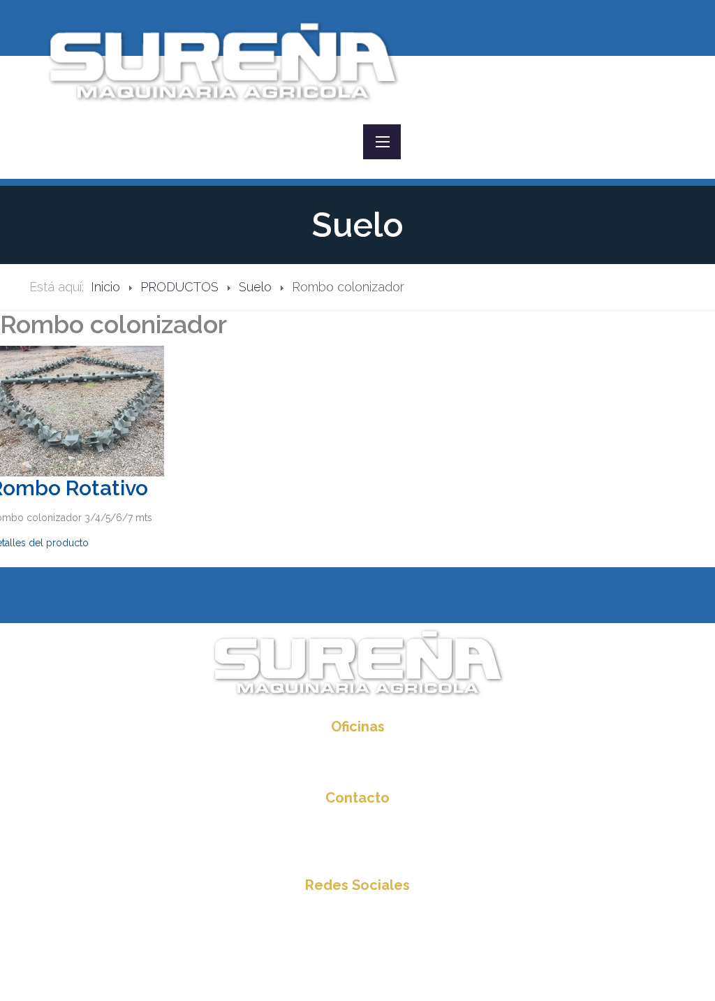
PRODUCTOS (179, 286)
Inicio (105, 286)
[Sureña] (222, 60)
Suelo (255, 286)
